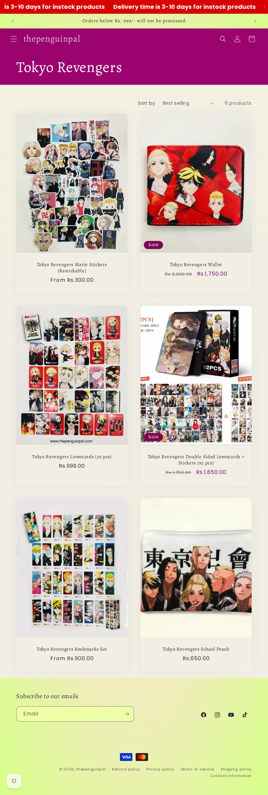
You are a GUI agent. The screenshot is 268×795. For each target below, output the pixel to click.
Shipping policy (236, 769)
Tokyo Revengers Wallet (196, 265)
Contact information (231, 775)
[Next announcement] (255, 21)
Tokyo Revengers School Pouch (196, 649)
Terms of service (197, 769)
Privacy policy (160, 769)
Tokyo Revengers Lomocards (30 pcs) (71, 457)
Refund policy (126, 769)
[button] (14, 39)
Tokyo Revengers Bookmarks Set (72, 649)
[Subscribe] (126, 714)
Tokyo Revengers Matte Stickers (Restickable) (72, 268)
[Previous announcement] (13, 21)
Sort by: (147, 103)
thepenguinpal (91, 769)
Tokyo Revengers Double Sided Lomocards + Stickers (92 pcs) (196, 460)
